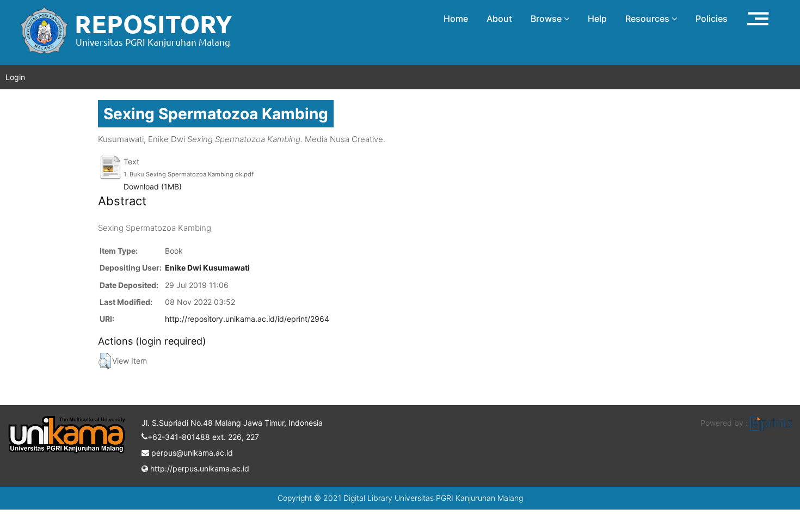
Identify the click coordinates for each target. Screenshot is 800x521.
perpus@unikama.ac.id (191, 452)
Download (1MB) (153, 186)
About (499, 18)
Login (15, 77)
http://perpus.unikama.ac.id (198, 468)
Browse (547, 18)
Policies (712, 18)
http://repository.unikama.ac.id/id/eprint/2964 (247, 318)
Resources (648, 18)
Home (456, 18)
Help (597, 18)
